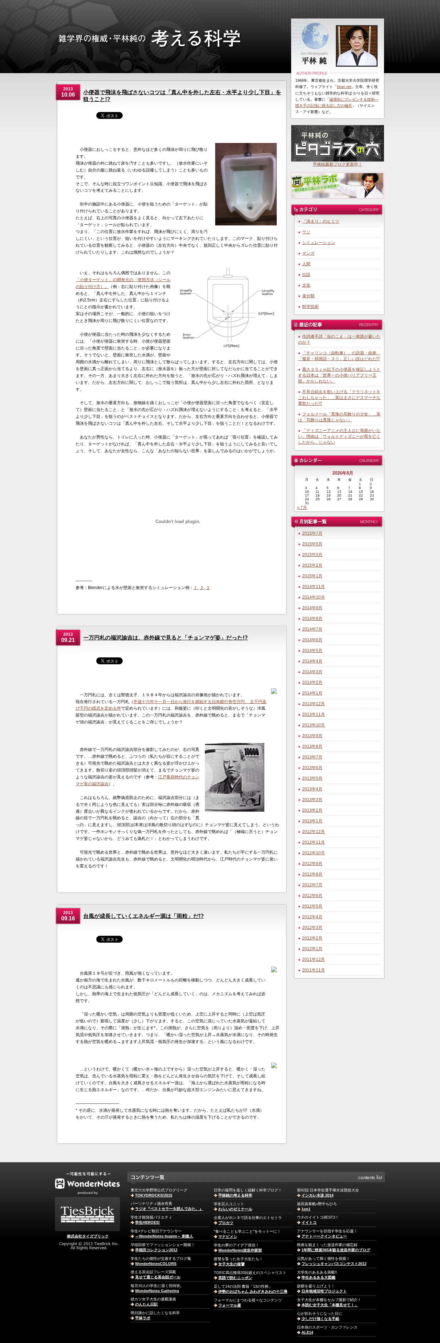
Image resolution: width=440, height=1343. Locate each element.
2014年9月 (312, 608)
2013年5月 (312, 778)
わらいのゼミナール (235, 1209)
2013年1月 (312, 821)
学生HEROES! (147, 1222)
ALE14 (307, 1332)
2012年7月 (312, 885)
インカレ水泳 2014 (317, 1195)
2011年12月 (313, 959)
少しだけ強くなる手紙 (320, 1319)
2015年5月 (312, 544)
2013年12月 (313, 703)
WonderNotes (87, 1180)
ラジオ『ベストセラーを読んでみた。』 (169, 1209)
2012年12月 (313, 831)
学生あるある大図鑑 (318, 1277)
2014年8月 (312, 618)
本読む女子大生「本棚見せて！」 (329, 1305)
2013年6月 (312, 767)
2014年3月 (312, 671)
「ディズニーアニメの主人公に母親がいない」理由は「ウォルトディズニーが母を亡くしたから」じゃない (339, 436)
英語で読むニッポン (235, 1278)
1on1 (305, 1209)
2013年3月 (312, 799)
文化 (306, 285)
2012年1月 (312, 948)
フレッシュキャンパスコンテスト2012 (333, 1264)
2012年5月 (312, 906)
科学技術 (310, 306)
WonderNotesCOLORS (155, 1264)
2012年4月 (312, 916)
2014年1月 (312, 693)
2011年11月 (313, 970)
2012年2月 (312, 938)
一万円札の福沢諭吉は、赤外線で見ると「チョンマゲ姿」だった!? (165, 638)
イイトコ (309, 1222)
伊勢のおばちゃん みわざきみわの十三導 (252, 1291)
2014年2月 (312, 682)
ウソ (306, 232)
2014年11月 (313, 586)
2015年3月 (312, 554)
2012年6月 (312, 895)
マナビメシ (227, 1236)
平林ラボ (142, 1318)
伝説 (306, 274)
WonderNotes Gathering (157, 1291)
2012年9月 (312, 863)
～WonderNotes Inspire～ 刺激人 (164, 1236)
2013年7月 (312, 757)
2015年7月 (312, 533)
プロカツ (225, 1223)
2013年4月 (312, 789)
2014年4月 (312, 661)
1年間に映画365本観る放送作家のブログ (335, 1250)
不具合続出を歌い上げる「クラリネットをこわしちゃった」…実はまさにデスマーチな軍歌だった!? (339, 397)
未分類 (308, 295)
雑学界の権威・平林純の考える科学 (171, 52)
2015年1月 (312, 576)
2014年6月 (312, 639)
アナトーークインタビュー (324, 1236)
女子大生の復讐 (231, 1264)
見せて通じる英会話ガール (157, 1277)
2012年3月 (312, 927)
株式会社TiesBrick (87, 1214)
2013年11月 (313, 714)
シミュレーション (318, 242)
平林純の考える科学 (235, 1195)
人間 (306, 264)
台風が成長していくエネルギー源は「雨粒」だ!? (143, 916)
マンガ (308, 253)
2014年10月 (313, 597)
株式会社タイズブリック (88, 1236)
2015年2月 (312, 565)
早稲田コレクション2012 (156, 1250)
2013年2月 (312, 810)
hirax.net (344, 87)
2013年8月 (312, 746)
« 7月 (302, 507)
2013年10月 (313, 725)
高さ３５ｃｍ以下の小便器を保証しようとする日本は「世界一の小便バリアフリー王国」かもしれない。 (339, 375)
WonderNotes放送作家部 (240, 1250)
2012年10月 (313, 853)
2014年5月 (312, 650)
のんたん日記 (146, 1304)
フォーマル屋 (229, 1305)
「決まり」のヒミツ (320, 221)
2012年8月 (312, 874)
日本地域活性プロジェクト (324, 1291)
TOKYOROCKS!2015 (153, 1195)
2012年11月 (313, 842)
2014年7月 (312, 629)
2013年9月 (312, 735)
